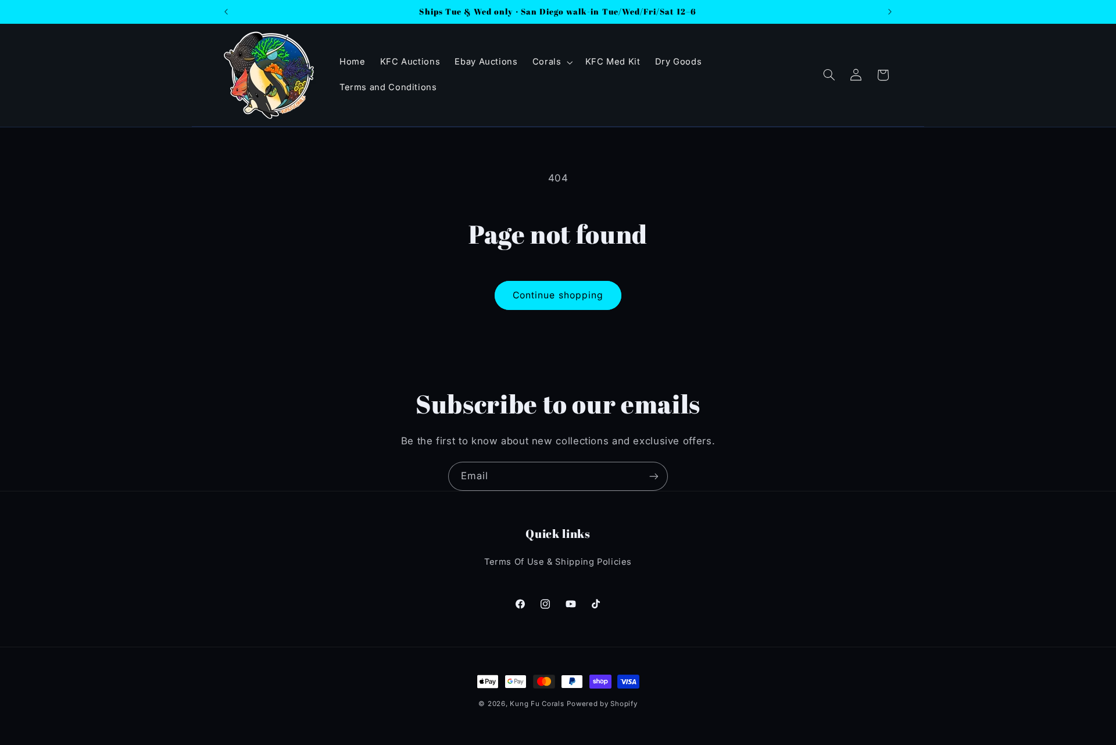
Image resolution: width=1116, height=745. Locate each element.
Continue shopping (558, 295)
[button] (551, 62)
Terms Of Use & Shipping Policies (558, 562)
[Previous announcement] (226, 11)
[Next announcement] (890, 11)
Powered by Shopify (602, 704)
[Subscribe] (654, 476)
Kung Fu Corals (537, 704)
